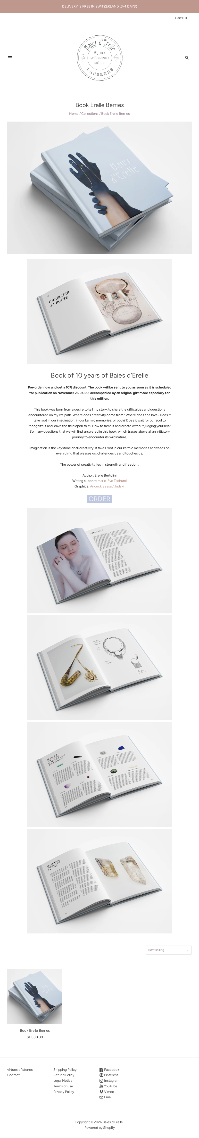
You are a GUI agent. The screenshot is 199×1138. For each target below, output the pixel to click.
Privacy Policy (63, 1092)
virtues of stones (20, 1070)
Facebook (111, 1070)
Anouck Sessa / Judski (107, 486)
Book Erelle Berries (35, 1030)
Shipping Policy (64, 1070)
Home (74, 114)
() (181, 18)
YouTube (110, 1086)
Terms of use (63, 1086)
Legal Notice (63, 1081)
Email (107, 1097)
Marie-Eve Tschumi (112, 481)
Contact (13, 1075)
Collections (90, 114)
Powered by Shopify (99, 1128)
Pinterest (110, 1075)
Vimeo (108, 1092)
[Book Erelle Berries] (34, 996)
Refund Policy (63, 1075)
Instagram (111, 1081)
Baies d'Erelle (113, 1122)
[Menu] (10, 58)
